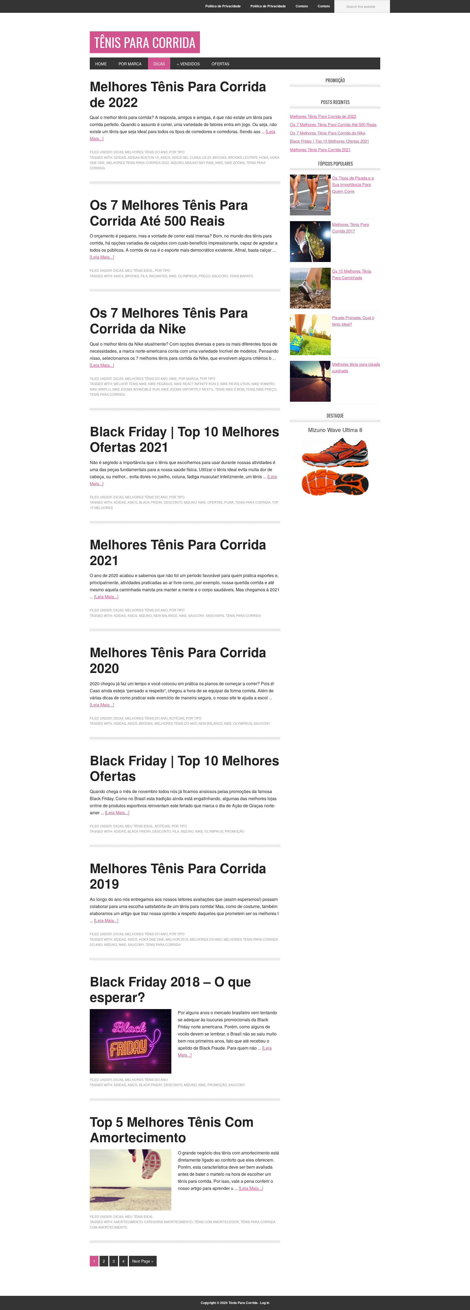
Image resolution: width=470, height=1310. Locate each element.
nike (219, 162)
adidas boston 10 (143, 157)
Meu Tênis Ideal (139, 270)
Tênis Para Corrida (145, 42)
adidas (120, 157)
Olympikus (187, 275)
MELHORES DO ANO (206, 939)
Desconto (173, 502)
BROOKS (220, 157)
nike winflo (100, 389)
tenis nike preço (261, 389)
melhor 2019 (177, 939)
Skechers (215, 615)
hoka (263, 157)
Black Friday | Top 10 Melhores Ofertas (184, 768)
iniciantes (158, 275)
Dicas (118, 152)
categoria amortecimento (168, 1221)
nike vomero (263, 383)
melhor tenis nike (130, 383)
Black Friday (150, 502)
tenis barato (241, 275)
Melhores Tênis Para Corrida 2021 (178, 552)
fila (144, 275)
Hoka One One (151, 939)
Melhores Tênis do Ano (146, 152)
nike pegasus (160, 383)
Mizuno (177, 162)
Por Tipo (176, 152)
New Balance (165, 615)
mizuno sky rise (199, 162)
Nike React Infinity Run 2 (196, 383)
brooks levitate (243, 157)
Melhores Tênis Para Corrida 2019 (178, 875)
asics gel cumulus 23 (191, 157)
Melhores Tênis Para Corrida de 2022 (178, 94)
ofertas (215, 502)
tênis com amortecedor (216, 1221)
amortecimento (128, 1221)
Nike (173, 378)
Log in (264, 1302)
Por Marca (188, 378)
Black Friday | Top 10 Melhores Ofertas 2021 (184, 439)
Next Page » (142, 1261)
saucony (220, 275)
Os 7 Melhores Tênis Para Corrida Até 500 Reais (169, 212)
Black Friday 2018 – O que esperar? (170, 989)
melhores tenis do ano (175, 723)
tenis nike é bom (229, 389)
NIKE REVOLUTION (235, 383)
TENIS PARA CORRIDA (107, 394)
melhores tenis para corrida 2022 (137, 162)
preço (204, 275)
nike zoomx (235, 162)
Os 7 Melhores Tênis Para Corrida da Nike (169, 320)
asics (165, 157)
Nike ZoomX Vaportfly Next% (187, 389)
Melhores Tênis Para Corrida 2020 (178, 659)
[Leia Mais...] (102, 257)
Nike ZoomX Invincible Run (136, 389)
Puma (229, 502)
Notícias (176, 718)
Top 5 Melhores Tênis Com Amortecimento (172, 1129)
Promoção (234, 831)
